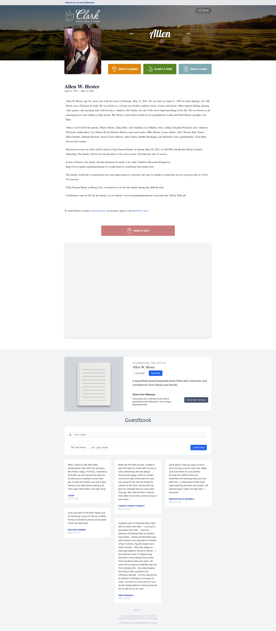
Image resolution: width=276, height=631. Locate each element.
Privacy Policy (129, 618)
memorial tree (99, 210)
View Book (140, 373)
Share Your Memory (196, 399)
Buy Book (155, 373)
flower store (142, 210)
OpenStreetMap (141, 623)
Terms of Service (146, 618)
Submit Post (198, 447)
